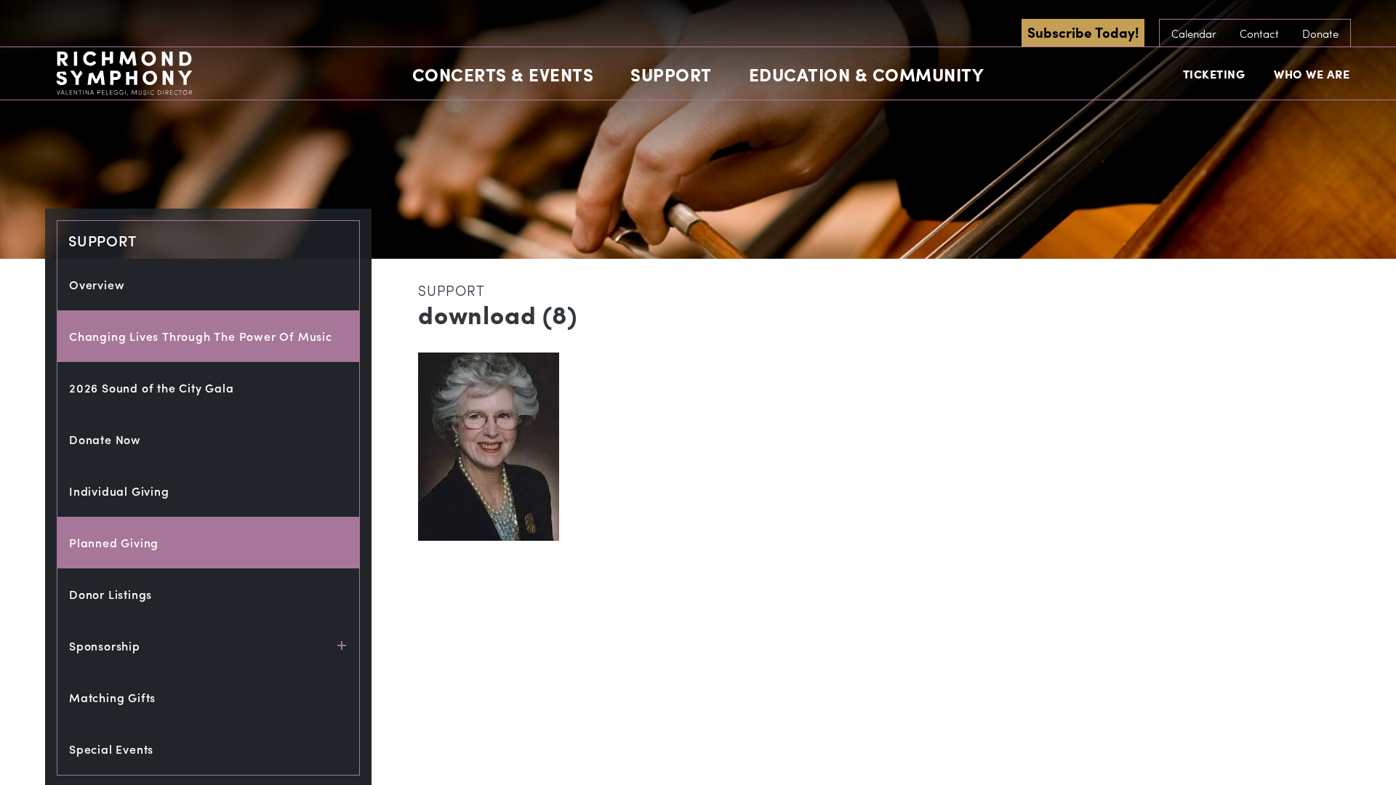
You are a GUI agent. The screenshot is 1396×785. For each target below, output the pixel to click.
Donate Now (105, 439)
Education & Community (866, 74)
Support (671, 74)
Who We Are (1311, 73)
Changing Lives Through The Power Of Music (200, 336)
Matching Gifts (112, 697)
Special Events (111, 749)
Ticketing (1214, 73)
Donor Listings (110, 594)
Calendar (1193, 33)
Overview (96, 284)
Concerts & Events (503, 74)
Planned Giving (114, 542)
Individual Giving (119, 491)
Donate (1320, 33)
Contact (1259, 33)
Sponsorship (104, 645)
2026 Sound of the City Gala (151, 387)
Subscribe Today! (1083, 32)
